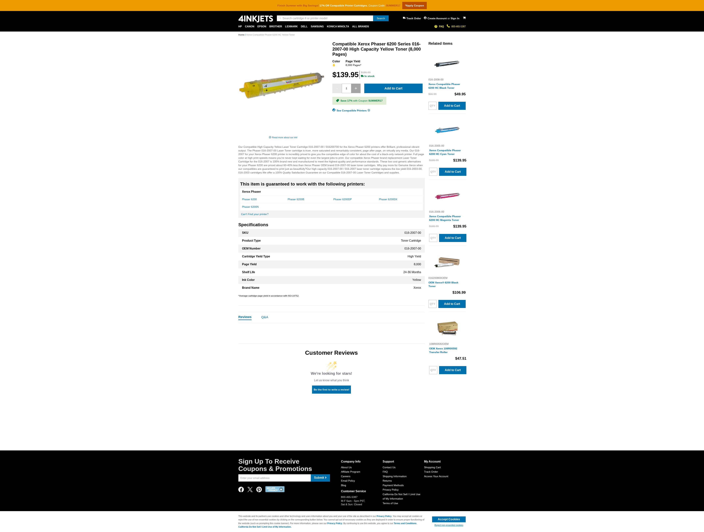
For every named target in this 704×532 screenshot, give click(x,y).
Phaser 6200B (296, 199)
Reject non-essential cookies (448, 525)
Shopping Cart (432, 467)
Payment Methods (393, 485)
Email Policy (348, 480)
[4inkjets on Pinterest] (259, 490)
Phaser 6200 (249, 199)
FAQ (441, 26)
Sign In (455, 18)
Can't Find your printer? (255, 214)
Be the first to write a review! (331, 389)
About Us (346, 467)
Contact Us (389, 467)
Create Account (438, 18)
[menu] (352, 26)
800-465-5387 (458, 26)
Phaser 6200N (250, 206)
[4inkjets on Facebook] (241, 490)
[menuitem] (240, 26)
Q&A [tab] (264, 317)
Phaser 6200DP (342, 199)
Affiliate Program (350, 471)
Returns (387, 480)
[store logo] (255, 19)
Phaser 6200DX (388, 199)
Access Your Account (436, 476)
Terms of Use (390, 503)
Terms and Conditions (405, 523)
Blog (343, 485)
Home (241, 35)
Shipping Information (395, 476)
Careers (345, 476)
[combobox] (333, 18)
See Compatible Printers (352, 110)
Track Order (413, 18)
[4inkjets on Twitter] (250, 490)
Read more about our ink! (284, 137)
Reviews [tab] (245, 317)
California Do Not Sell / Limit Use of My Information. (264, 527)
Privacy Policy (391, 489)
